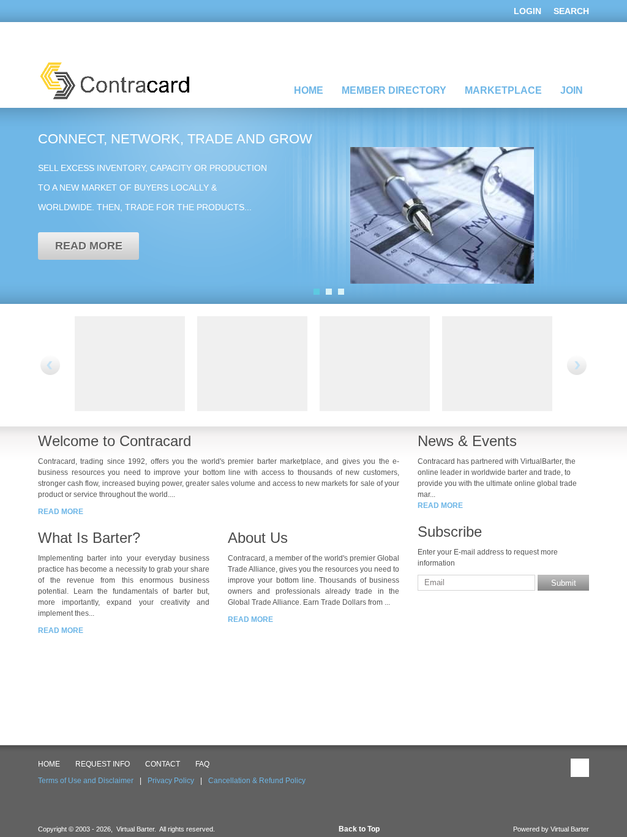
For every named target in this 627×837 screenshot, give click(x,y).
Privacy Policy (171, 780)
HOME (49, 764)
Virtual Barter (569, 829)
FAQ (202, 764)
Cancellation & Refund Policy (257, 780)
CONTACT (162, 764)
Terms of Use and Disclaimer (85, 780)
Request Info (102, 764)
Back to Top (359, 829)
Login (527, 11)
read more (88, 246)
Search (571, 11)
